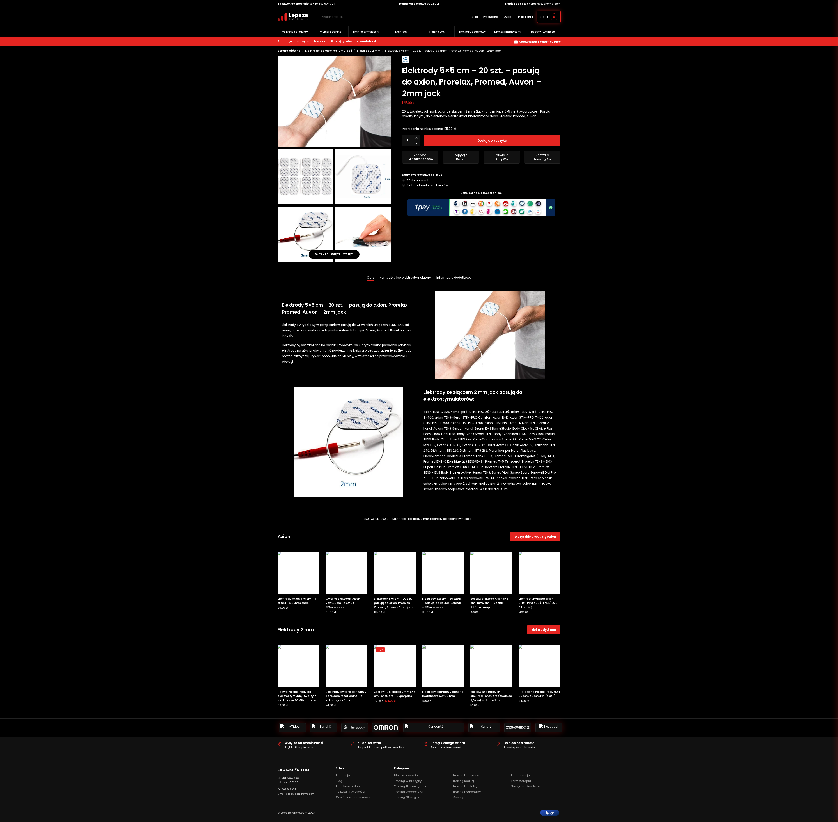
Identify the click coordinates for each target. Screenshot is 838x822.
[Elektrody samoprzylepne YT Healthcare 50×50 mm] (443, 666)
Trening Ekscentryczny (410, 786)
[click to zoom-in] (334, 101)
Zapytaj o (461, 157)
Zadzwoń (420, 157)
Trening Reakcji (464, 781)
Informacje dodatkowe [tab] (453, 277)
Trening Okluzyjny (406, 797)
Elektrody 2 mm (369, 51)
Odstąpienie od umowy (353, 797)
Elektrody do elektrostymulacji (328, 51)
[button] (549, 17)
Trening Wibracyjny (408, 781)
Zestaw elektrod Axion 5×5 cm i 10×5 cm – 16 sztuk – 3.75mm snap (489, 603)
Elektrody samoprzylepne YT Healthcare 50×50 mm (443, 694)
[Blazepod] (548, 727)
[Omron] (385, 727)
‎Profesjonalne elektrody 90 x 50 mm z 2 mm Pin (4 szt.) (539, 694)
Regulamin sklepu (348, 786)
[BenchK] (323, 727)
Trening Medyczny (466, 775)
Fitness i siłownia (406, 775)
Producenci (490, 17)
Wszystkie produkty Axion (535, 536)
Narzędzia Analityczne (527, 786)
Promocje (343, 775)
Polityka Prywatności (350, 792)
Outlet (508, 17)
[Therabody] (354, 727)
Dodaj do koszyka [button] (298, 616)
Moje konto (525, 17)
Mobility (458, 797)
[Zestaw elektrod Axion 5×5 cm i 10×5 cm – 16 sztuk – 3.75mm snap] (491, 573)
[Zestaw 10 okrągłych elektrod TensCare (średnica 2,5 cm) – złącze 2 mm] (491, 666)
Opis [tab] (370, 277)
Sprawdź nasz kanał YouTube (540, 42)
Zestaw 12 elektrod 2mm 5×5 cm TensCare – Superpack (394, 694)
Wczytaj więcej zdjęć (334, 254)
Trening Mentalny (465, 786)
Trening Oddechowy (408, 792)
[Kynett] (484, 727)
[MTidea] (292, 727)
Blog (475, 17)
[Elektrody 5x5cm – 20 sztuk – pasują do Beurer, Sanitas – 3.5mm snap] (443, 573)
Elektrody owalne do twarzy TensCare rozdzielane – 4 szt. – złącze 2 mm (346, 696)
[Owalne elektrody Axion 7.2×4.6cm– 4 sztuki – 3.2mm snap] (346, 573)
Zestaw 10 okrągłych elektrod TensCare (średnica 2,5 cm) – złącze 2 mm (491, 696)
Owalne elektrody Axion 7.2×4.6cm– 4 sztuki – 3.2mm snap (343, 603)
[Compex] (517, 727)
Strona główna (289, 51)
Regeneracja (520, 775)
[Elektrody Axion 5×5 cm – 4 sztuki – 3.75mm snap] (298, 573)
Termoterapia (521, 781)
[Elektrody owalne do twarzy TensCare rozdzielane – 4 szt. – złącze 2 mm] (346, 666)
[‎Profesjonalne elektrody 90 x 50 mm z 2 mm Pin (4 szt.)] (539, 666)
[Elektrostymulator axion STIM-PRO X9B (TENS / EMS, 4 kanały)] (539, 573)
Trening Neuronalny (467, 792)
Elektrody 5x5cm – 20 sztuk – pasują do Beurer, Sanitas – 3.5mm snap (441, 603)
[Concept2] (433, 727)
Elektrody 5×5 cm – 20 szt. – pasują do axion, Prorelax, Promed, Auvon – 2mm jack (394, 603)
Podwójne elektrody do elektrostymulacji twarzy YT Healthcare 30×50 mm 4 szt (298, 696)
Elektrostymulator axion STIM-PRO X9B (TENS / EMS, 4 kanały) (538, 603)
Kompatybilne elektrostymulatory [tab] (405, 277)
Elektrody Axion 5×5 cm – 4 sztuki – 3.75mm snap (297, 601)
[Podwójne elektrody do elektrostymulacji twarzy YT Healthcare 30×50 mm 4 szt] (298, 666)
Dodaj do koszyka (492, 140)
